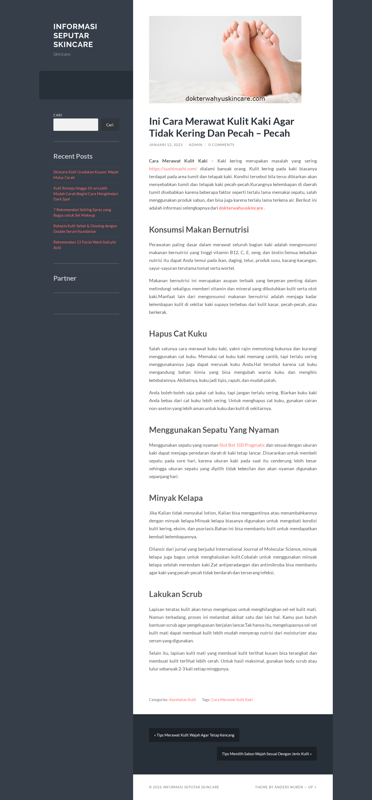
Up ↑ (312, 787)
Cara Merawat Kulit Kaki (232, 699)
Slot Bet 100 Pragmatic (242, 445)
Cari (57, 115)
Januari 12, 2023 (166, 145)
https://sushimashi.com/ (173, 168)
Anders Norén (289, 787)
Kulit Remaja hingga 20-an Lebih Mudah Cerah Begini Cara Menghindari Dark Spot (85, 193)
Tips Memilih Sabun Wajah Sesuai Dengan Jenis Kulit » (267, 753)
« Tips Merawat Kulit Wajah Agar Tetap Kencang (194, 735)
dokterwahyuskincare (241, 208)
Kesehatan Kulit (182, 699)
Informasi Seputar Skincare (75, 35)
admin (195, 145)
